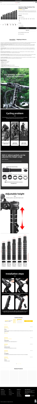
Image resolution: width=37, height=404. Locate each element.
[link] (5, 382)
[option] (9, 14)
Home (1, 4)
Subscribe (32, 395)
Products (4, 4)
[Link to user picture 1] (6, 334)
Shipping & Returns (21, 39)
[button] (0, 24)
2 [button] (17, 363)
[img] (6, 337)
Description (12, 39)
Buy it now (27, 30)
